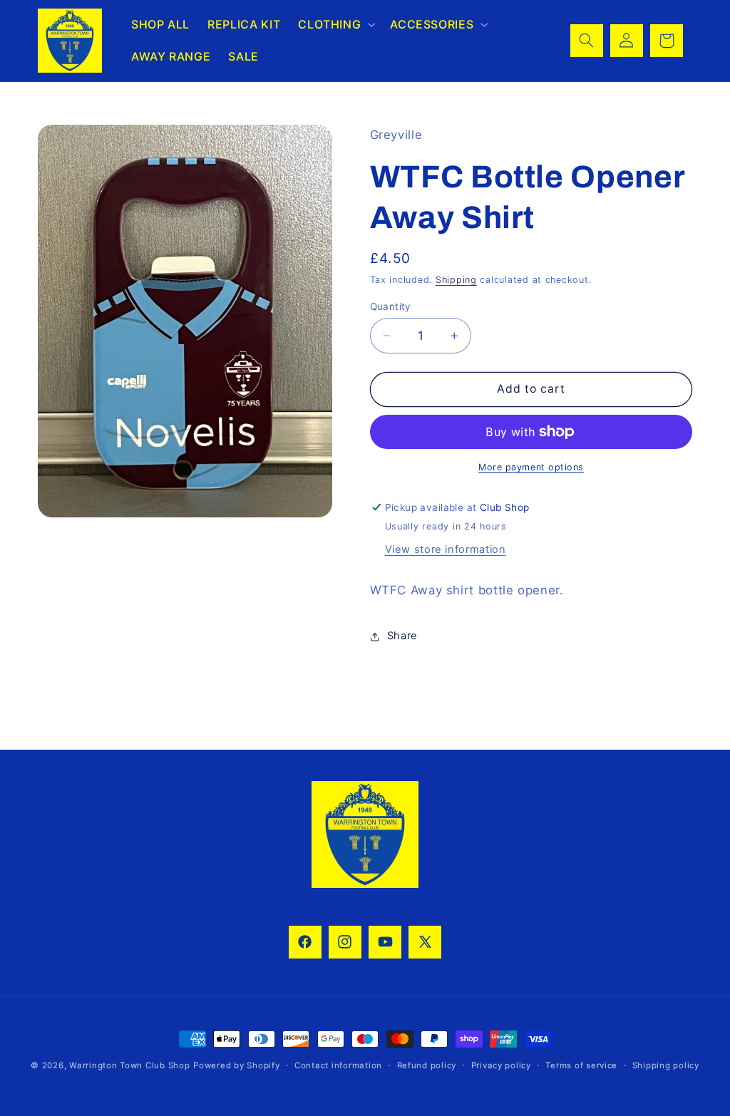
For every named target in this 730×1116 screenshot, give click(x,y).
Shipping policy (665, 1065)
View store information (445, 549)
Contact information (338, 1065)
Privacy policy (501, 1065)
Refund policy (427, 1065)
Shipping (456, 279)
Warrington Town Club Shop (129, 1065)
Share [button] (402, 635)
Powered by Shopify (236, 1065)
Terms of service (581, 1065)
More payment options (531, 467)
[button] (335, 24)
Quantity (390, 306)
